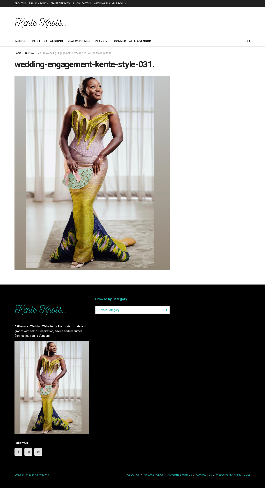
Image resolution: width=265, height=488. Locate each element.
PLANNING (102, 41)
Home (17, 53)
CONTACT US (84, 3)
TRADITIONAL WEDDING (46, 41)
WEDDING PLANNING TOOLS (110, 3)
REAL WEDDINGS (78, 41)
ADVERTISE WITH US (62, 3)
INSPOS (19, 41)
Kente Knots (42, 474)
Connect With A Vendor (132, 41)
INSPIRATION (32, 53)
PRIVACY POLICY (38, 3)
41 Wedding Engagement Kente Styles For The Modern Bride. (77, 53)
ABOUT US (20, 3)
